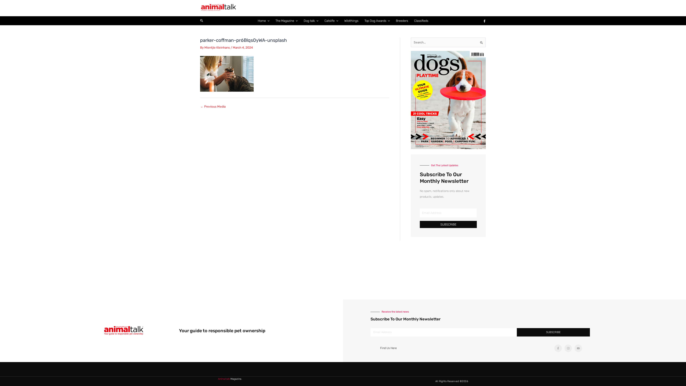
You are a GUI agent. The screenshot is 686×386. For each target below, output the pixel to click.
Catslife (329, 21)
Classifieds (421, 21)
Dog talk (309, 21)
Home (262, 21)
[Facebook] (484, 21)
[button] (201, 20)
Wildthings (351, 21)
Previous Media (213, 106)
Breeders (402, 21)
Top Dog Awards (375, 21)
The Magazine (284, 21)
